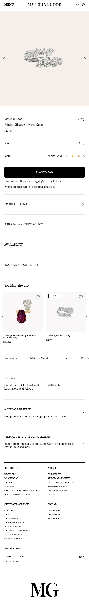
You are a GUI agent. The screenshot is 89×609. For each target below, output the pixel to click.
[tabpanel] (44, 58)
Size (6, 144)
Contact (10, 510)
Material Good (13, 119)
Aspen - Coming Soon (17, 494)
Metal (7, 156)
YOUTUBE (53, 519)
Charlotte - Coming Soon (20, 491)
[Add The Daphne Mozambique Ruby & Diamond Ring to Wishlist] (38, 297)
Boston (9, 486)
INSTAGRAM (54, 510)
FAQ (6, 514)
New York (10, 474)
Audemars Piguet (59, 478)
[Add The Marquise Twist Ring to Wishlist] (81, 297)
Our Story (54, 474)
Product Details (17, 204)
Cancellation (13, 539)
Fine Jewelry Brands (61, 482)
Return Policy (13, 519)
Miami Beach (12, 478)
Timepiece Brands (59, 486)
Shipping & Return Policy (23, 224)
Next (84, 58)
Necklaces (64, 358)
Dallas (8, 482)
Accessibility (13, 535)
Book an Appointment (21, 265)
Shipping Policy (14, 523)
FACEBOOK (54, 514)
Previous (4, 58)
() (83, 4)
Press (51, 494)
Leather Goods (57, 491)
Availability (13, 245)
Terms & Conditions (17, 531)
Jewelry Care (12, 527)
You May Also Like (17, 285)
